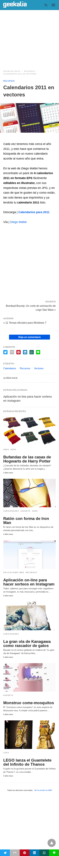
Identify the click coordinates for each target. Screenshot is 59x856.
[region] (29, 38)
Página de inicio (11, 71)
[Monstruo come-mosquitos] (29, 677)
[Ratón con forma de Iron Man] (29, 493)
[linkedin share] (25, 352)
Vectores (39, 368)
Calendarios (9, 368)
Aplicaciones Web (13, 572)
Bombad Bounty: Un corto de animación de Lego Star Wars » (31, 307)
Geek (6, 449)
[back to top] (52, 843)
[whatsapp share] (32, 352)
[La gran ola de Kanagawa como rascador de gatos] (29, 616)
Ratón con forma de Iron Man (26, 520)
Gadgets (25, 511)
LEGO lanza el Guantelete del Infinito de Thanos (27, 762)
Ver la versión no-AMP (43, 790)
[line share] (38, 352)
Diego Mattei (18, 222)
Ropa (13, 449)
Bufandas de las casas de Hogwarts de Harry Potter (27, 459)
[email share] (12, 352)
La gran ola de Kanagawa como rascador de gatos (27, 643)
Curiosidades (11, 511)
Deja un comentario (29, 337)
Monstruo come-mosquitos (28, 703)
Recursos (29, 71)
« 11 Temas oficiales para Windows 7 (24, 322)
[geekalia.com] (15, 4)
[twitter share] (5, 352)
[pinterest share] (18, 352)
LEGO (6, 753)
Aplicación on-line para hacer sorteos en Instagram (28, 582)
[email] (15, 852)
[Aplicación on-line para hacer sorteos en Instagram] (29, 554)
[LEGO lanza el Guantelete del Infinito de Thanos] (29, 734)
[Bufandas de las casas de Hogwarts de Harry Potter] (29, 431)
